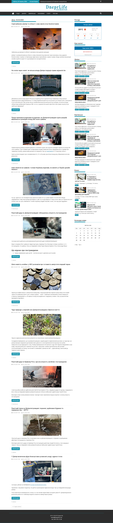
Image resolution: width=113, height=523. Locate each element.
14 (76, 235)
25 (91, 238)
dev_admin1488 (26, 26)
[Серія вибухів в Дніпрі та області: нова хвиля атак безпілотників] (42, 39)
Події (17, 13)
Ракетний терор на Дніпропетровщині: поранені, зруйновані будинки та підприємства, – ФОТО (37, 409)
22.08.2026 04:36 (92, 79)
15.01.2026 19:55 (92, 174)
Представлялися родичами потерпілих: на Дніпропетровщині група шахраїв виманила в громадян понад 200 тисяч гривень (39, 118)
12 (95, 233)
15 (80, 235)
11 (91, 233)
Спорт (49, 13)
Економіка (41, 13)
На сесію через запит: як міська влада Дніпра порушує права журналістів (38, 70)
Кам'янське (15, 163)
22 (80, 238)
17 (88, 235)
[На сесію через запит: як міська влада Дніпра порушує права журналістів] (42, 85)
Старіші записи (17, 506)
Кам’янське (32, 13)
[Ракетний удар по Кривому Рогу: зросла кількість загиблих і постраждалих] (42, 376)
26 (95, 238)
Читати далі (15, 62)
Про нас (55, 13)
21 (76, 238)
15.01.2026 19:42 (92, 188)
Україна (87, 76)
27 (99, 238)
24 (88, 238)
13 (99, 233)
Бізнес (76, 185)
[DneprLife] (13, 13)
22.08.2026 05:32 (92, 63)
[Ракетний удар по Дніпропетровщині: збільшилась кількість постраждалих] (42, 228)
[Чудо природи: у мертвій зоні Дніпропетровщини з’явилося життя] (42, 324)
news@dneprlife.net (56, 517)
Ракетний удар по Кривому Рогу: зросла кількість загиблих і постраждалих (39, 362)
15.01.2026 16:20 (92, 202)
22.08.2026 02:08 (92, 95)
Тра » (79, 244)
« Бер (76, 244)
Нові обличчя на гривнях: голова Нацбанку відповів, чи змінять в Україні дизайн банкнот (41, 168)
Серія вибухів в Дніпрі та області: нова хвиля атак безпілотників (35, 24)
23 (84, 238)
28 (76, 240)
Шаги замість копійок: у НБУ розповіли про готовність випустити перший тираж (41, 264)
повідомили (50, 151)
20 (99, 235)
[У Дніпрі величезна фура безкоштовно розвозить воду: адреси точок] (42, 471)
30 (84, 240)
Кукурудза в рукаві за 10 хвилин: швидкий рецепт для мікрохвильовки (60, 1)
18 (91, 235)
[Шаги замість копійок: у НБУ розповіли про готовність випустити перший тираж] (42, 279)
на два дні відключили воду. (38, 484)
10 (88, 233)
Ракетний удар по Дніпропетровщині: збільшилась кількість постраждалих (39, 213)
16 (84, 235)
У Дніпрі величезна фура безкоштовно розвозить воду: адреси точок (37, 456)
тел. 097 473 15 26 (56, 519)
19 (95, 235)
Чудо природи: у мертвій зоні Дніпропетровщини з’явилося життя (35, 310)
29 (80, 240)
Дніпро (24, 13)
